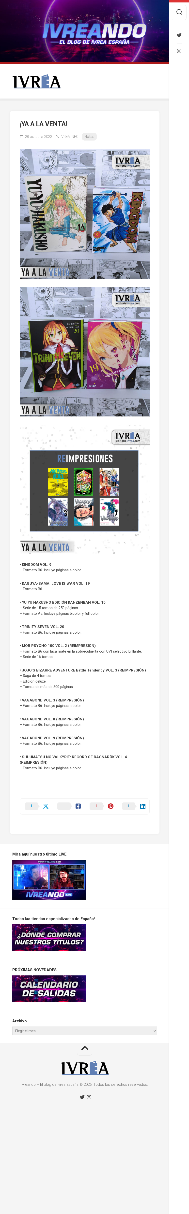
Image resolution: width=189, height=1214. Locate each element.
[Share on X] (36, 806)
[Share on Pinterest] (101, 806)
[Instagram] (179, 51)
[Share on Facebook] (68, 806)
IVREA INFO (70, 136)
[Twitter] (179, 35)
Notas (89, 136)
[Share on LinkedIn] (133, 806)
